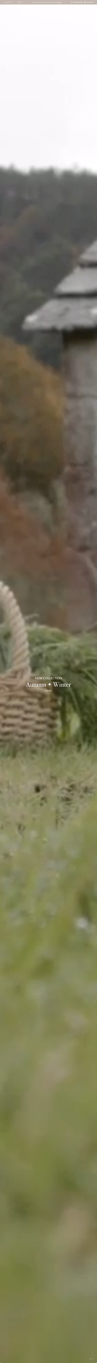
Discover (48, 690)
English (19, 2)
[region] (48, 684)
